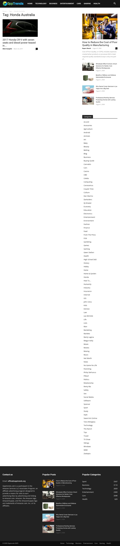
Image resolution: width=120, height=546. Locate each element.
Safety (86, 390)
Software (87, 400)
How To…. (87, 281)
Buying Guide (89, 161)
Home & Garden (90, 273)
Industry (87, 288)
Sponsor (87, 404)
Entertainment (67, 3)
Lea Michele (88, 316)
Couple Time (89, 189)
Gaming (87, 3)
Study (86, 411)
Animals (87, 136)
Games (86, 245)
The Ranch (88, 429)
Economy (87, 206)
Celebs (86, 178)
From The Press (90, 235)
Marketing (88, 330)
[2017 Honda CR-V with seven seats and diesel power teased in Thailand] (20, 28)
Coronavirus (88, 185)
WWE (86, 450)
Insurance (88, 291)
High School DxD (90, 259)
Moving (86, 351)
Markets (87, 333)
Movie (86, 344)
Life (85, 319)
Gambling (87, 242)
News (86, 362)
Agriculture (88, 129)
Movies (86, 348)
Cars (79, 3)
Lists (85, 323)
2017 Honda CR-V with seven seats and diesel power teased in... (19, 42)
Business (53, 3)
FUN (85, 238)
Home (29, 3)
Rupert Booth (86, 48)
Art (85, 139)
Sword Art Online (90, 418)
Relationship (89, 383)
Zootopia (87, 453)
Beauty (86, 146)
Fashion (87, 224)
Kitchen (87, 309)
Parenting (87, 369)
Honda (86, 277)
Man (85, 326)
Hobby (86, 266)
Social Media (89, 397)
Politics (86, 379)
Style (85, 415)
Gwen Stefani (89, 252)
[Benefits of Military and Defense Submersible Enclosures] (88, 78)
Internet (87, 295)
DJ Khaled (87, 203)
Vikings (86, 443)
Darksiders (88, 199)
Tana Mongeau (89, 422)
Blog (85, 154)
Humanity (87, 284)
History (86, 263)
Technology (41, 3)
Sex (85, 393)
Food (85, 231)
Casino (86, 171)
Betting (86, 150)
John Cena (88, 302)
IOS (85, 298)
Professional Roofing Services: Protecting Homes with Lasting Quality (105, 100)
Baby (86, 143)
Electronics (88, 213)
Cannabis (87, 164)
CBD (85, 175)
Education (88, 210)
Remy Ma (87, 386)
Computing (88, 182)
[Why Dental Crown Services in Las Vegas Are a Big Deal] (88, 89)
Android (87, 132)
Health (97, 3)
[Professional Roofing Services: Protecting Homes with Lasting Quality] (88, 101)
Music (86, 355)
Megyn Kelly (88, 341)
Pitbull (86, 376)
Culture (87, 192)
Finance (87, 228)
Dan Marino (88, 196)
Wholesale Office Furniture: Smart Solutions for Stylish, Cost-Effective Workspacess (106, 66)
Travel (86, 436)
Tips (85, 432)
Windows (87, 446)
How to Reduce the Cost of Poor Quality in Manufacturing (99, 44)
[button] (114, 4)
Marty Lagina (89, 337)
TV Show (87, 439)
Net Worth (88, 358)
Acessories (88, 125)
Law (85, 312)
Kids (85, 305)
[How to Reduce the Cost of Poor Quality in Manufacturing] (99, 26)
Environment (89, 221)
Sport (86, 408)
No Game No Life (90, 365)
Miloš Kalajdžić (7, 49)
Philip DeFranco (90, 372)
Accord (86, 122)
